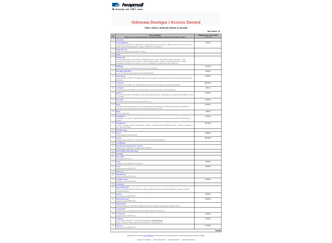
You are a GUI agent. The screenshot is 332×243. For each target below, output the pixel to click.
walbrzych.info (121, 204)
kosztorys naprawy (173, 239)
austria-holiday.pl (122, 43)
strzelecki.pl (120, 184)
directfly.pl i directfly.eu (124, 71)
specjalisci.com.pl (121, 179)
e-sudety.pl (119, 88)
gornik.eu (119, 93)
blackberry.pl (120, 57)
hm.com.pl (119, 100)
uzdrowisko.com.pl (122, 199)
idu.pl (118, 104)
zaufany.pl (119, 219)
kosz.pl (118, 138)
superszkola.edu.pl (122, 187)
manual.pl (119, 154)
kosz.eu (118, 133)
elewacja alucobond (159, 239)
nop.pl (118, 162)
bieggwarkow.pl (121, 49)
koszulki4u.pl (120, 143)
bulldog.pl (119, 66)
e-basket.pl (119, 83)
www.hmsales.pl (148, 235)
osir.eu (118, 166)
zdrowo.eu (119, 225)
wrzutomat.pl (120, 209)
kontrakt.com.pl (121, 130)
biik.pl (118, 54)
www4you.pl (120, 214)
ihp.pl (118, 111)
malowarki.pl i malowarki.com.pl (127, 151)
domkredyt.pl (120, 76)
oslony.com (119, 171)
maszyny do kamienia (144, 239)
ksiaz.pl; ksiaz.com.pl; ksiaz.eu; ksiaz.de (129, 146)
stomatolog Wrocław (188, 239)
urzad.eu (119, 194)
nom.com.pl (120, 157)
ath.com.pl (119, 40)
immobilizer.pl (120, 116)
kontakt (218, 230)
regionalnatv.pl (121, 174)
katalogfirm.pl (121, 123)
